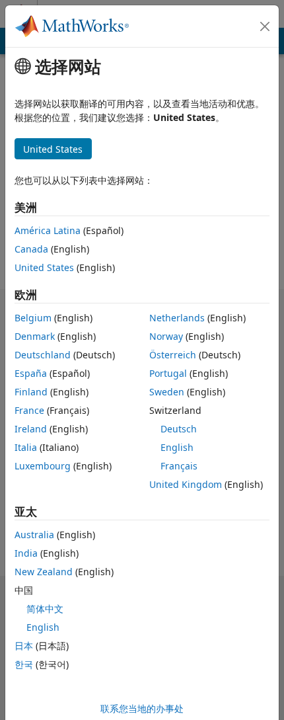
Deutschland (43, 354)
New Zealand (44, 571)
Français (178, 466)
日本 (24, 645)
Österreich (172, 354)
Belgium (33, 317)
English (177, 447)
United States (44, 267)
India (26, 553)
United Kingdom (185, 484)
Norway (166, 336)
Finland (31, 391)
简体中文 (44, 608)
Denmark (35, 336)
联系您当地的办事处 (142, 708)
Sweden (166, 391)
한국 (24, 664)
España (31, 373)
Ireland (31, 428)
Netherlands (177, 317)
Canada (31, 249)
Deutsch (178, 428)
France (29, 410)
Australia (34, 534)
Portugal (168, 373)
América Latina (48, 230)
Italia (26, 447)
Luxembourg (43, 466)
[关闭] (265, 26)
